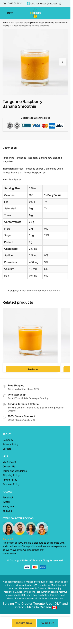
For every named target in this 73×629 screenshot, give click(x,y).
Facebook (8, 497)
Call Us (49, 623)
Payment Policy (11, 484)
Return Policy (10, 479)
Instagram (8, 506)
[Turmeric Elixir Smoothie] (30, 335)
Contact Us (9, 466)
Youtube (7, 510)
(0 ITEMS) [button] (15, 3)
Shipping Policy (11, 475)
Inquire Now (24, 623)
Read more (33, 369)
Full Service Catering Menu (24, 22)
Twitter (6, 501)
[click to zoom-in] (35, 62)
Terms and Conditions (15, 470)
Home (5, 22)
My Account (9, 462)
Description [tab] (10, 147)
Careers (7, 448)
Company (8, 439)
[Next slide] (62, 62)
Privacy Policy (10, 444)
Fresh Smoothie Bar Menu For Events (40, 290)
